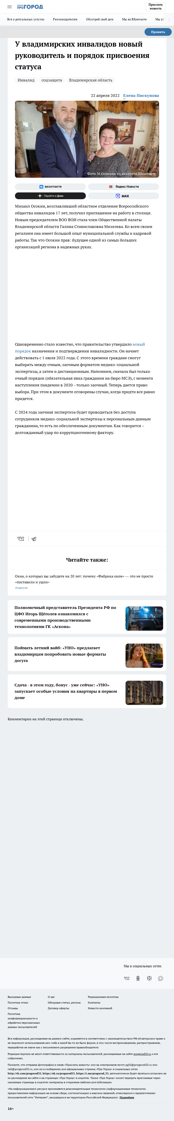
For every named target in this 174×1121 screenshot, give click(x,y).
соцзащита (51, 80)
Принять (158, 32)
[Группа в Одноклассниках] (138, 978)
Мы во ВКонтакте (134, 19)
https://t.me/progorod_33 (92, 1073)
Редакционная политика (103, 997)
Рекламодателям (65, 19)
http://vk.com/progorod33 (24, 1073)
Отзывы (13, 1008)
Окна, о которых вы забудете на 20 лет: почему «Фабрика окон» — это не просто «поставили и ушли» (84, 581)
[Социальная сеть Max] (123, 195)
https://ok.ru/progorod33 (59, 1073)
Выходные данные (19, 997)
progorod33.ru (142, 1054)
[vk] (21, 539)
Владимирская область (90, 80)
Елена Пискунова (141, 95)
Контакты (94, 1002)
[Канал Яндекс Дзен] (50, 195)
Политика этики (18, 1002)
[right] (169, 20)
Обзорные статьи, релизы (64, 1002)
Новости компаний (100, 1008)
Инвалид (26, 80)
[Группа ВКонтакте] (50, 186)
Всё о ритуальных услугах (25, 19)
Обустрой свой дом (100, 19)
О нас (51, 997)
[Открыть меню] (9, 6)
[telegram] (35, 539)
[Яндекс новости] (123, 186)
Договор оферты (58, 1008)
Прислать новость (156, 6)
